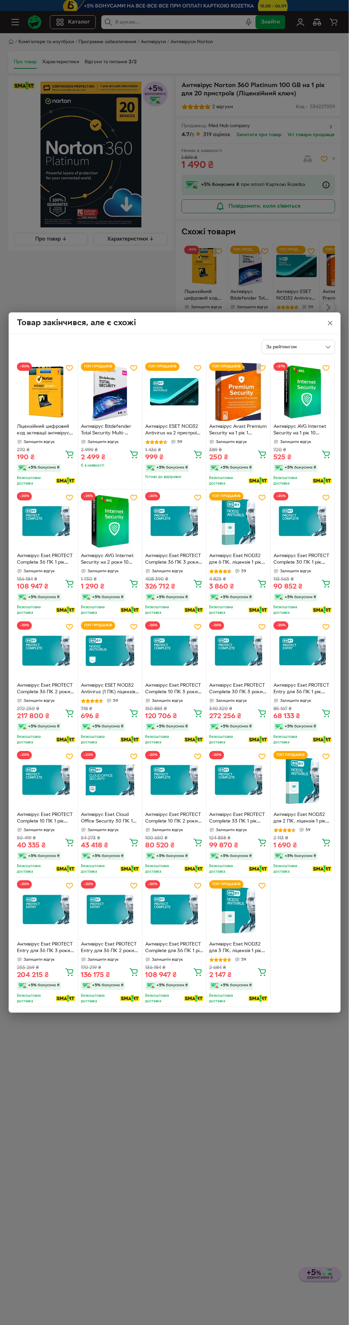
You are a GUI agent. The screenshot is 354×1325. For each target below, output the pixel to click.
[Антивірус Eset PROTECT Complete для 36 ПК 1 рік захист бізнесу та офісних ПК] (174, 909)
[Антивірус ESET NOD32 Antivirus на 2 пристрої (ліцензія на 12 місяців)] (174, 392)
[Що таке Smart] (65, 481)
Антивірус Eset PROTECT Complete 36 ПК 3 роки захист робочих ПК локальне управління (173, 560)
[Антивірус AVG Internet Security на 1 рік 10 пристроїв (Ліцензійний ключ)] (302, 392)
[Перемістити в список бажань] (69, 368)
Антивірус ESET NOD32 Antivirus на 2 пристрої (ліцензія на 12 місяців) (171, 430)
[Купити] (69, 454)
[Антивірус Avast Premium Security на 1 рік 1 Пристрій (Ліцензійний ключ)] (238, 392)
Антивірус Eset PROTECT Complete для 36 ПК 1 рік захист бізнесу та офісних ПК (173, 948)
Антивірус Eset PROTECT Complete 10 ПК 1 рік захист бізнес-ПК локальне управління (45, 818)
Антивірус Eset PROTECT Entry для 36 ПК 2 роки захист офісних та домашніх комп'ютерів (109, 948)
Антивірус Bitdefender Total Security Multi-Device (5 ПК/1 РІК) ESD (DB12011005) (108, 430)
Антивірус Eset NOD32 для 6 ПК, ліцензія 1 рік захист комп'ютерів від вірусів (235, 560)
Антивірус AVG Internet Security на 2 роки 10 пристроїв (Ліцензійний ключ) (107, 560)
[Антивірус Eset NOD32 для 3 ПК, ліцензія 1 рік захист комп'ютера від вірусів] (238, 909)
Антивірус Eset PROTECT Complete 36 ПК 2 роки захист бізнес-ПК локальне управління (45, 689)
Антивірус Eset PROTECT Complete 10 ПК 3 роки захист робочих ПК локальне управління (173, 689)
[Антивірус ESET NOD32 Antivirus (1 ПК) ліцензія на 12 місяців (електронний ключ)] (110, 650)
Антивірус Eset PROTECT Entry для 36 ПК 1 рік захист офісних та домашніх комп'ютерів (301, 689)
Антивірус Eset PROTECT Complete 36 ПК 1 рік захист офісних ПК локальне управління (45, 560)
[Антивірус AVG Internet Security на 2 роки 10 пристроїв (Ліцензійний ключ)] (110, 521)
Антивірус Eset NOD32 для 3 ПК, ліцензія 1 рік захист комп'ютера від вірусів (235, 948)
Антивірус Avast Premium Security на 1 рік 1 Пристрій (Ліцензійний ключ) (238, 430)
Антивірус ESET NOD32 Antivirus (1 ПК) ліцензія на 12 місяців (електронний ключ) (108, 689)
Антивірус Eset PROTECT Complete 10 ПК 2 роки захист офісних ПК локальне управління (173, 818)
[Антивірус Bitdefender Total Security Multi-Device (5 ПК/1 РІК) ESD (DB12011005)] (110, 392)
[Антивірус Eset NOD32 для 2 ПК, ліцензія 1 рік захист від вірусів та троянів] (302, 780)
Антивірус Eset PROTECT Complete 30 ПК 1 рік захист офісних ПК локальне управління (301, 560)
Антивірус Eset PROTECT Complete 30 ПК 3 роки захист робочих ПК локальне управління (237, 689)
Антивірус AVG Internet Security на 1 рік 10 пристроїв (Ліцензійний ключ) (299, 430)
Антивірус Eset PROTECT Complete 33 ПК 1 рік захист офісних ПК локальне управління (237, 818)
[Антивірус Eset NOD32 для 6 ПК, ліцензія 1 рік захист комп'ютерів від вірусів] (238, 521)
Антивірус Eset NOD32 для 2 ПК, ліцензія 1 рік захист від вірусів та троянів (299, 818)
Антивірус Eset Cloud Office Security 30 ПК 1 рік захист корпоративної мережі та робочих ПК (109, 818)
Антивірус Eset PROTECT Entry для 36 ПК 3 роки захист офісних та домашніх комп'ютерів (45, 948)
